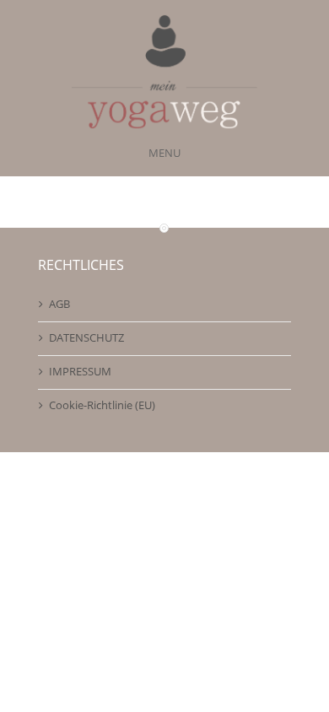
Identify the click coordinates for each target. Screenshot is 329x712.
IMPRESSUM (80, 371)
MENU (164, 152)
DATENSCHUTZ (86, 337)
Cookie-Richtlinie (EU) (102, 405)
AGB (59, 303)
